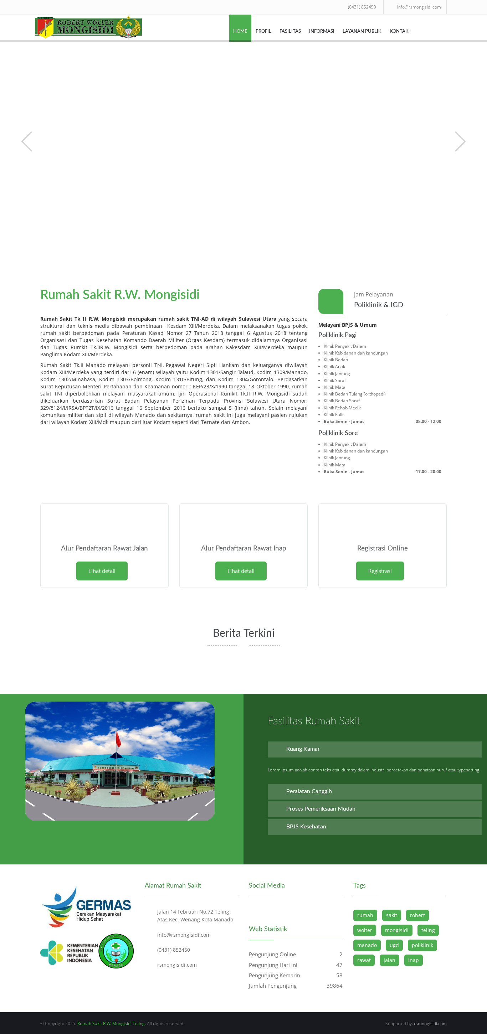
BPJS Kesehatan (306, 826)
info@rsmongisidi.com (419, 7)
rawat (364, 960)
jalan (389, 960)
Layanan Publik (362, 31)
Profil (263, 31)
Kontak (399, 31)
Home (240, 31)
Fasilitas (290, 31)
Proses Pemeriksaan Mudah (320, 809)
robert (417, 915)
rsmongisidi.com (430, 1023)
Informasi (321, 31)
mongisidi (397, 930)
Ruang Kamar (303, 749)
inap (413, 960)
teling (428, 930)
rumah (365, 915)
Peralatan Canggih (309, 791)
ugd (394, 945)
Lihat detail (102, 570)
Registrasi (380, 570)
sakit (391, 915)
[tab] (375, 749)
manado (367, 945)
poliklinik (422, 945)
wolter (364, 930)
